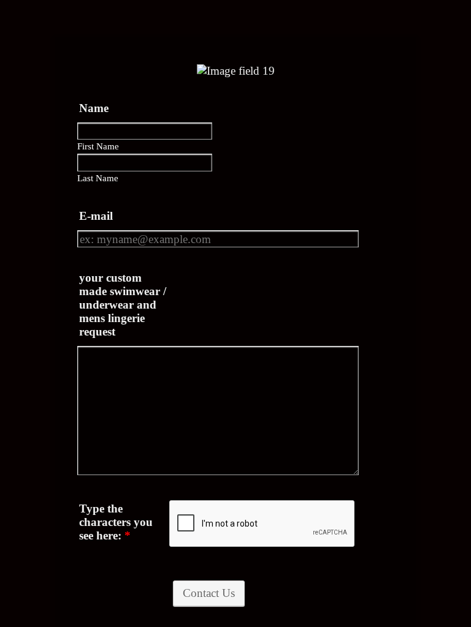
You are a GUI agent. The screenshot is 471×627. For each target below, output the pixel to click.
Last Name (97, 178)
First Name (98, 146)
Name (94, 108)
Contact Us (209, 593)
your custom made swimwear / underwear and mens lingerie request (122, 304)
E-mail (96, 215)
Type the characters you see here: (116, 522)
